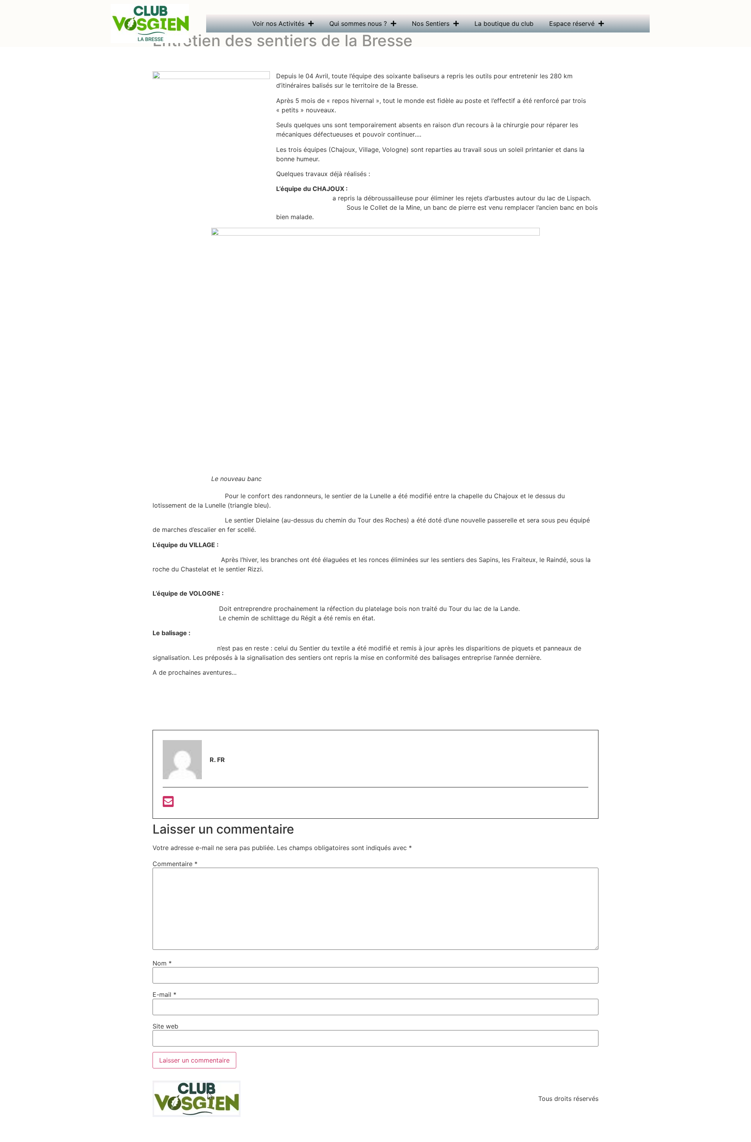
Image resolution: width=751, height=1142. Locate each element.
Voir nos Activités (278, 23)
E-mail (164, 994)
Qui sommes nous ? (358, 23)
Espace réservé (572, 23)
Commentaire (175, 864)
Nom (162, 963)
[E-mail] (168, 804)
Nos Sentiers (430, 23)
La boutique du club (504, 23)
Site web (165, 1026)
